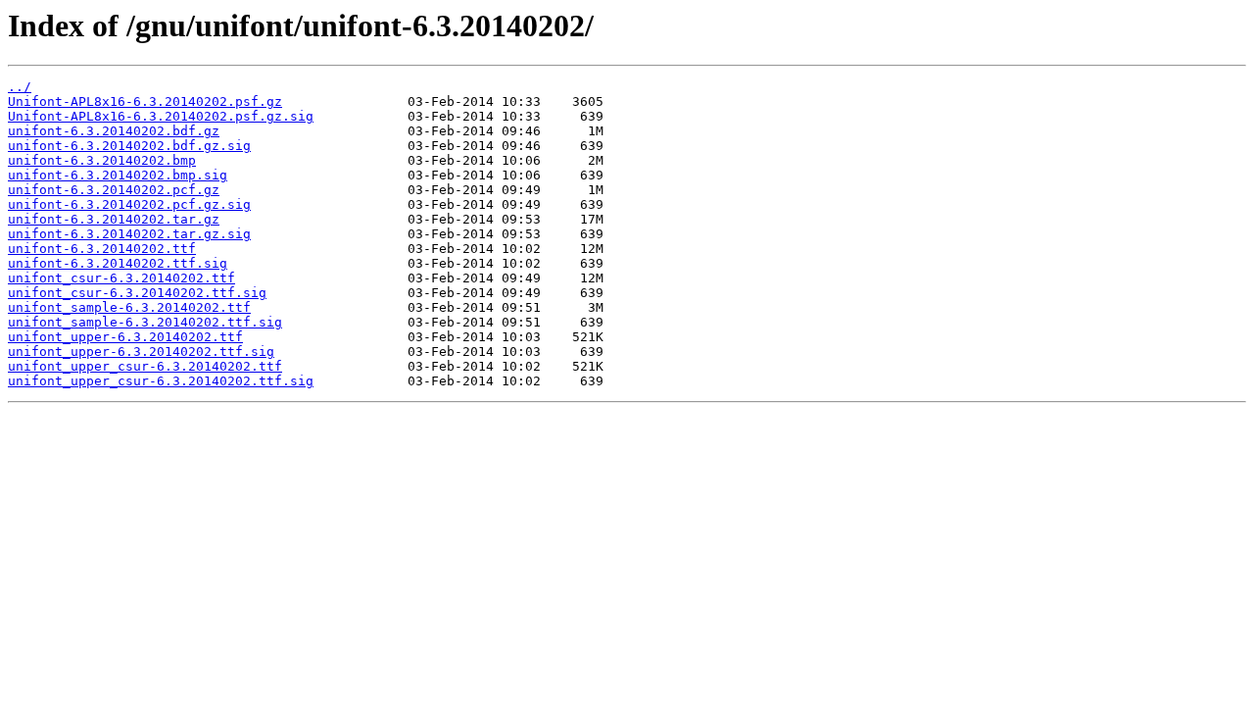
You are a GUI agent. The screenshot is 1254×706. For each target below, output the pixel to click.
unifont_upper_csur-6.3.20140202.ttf (145, 366)
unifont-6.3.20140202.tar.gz (113, 219)
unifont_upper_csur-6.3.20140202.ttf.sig (161, 381)
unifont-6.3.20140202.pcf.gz (113, 189)
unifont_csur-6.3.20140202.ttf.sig (137, 292)
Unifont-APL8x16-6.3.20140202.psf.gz (145, 101)
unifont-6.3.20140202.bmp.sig (117, 175)
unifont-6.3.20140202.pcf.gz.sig (129, 204)
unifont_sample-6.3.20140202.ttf (129, 307)
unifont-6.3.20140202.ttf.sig (117, 263)
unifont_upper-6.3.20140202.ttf (125, 336)
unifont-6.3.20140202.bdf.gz (113, 131)
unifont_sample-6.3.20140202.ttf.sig (145, 322)
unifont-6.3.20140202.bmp (102, 160)
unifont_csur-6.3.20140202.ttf (121, 278)
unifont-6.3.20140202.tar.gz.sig (129, 234)
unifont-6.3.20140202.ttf (102, 248)
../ (19, 86)
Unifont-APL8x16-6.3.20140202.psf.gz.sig (161, 116)
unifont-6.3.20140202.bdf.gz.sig (129, 145)
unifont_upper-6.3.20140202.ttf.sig (141, 351)
